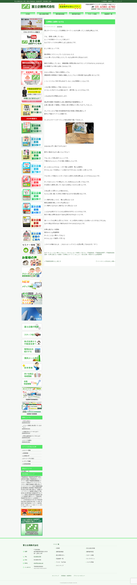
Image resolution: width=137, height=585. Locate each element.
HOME (58, 548)
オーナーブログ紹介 (28, 458)
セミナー (33, 496)
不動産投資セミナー (35, 479)
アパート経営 (25, 480)
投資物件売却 (29, 501)
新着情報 (59, 26)
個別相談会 (26, 487)
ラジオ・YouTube (61, 562)
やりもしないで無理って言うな (77, 252)
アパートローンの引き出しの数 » (105, 261)
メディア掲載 (27, 461)
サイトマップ (118, 1)
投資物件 (31, 484)
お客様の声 (26, 456)
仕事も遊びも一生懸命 (55, 254)
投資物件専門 (35, 493)
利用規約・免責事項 (107, 1)
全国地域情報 (27, 464)
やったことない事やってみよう (57, 252)
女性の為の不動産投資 (37, 499)
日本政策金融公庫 (27, 499)
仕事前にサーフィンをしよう (71, 254)
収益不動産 (23, 501)
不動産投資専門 (100, 252)
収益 (34, 501)
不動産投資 (91, 252)
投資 (23, 504)
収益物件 (26, 496)
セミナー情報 (27, 450)
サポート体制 (90, 555)
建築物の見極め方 (34, 491)
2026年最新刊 (31, 119)
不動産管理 (38, 496)
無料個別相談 (59, 551)
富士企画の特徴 (90, 548)
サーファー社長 (30, 486)
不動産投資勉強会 (34, 480)
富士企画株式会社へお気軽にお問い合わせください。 (100, 7)
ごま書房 (26, 504)
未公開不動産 (28, 493)
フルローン (34, 503)
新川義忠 (26, 479)
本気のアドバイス (32, 482)
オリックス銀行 (32, 504)
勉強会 (26, 494)
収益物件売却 (24, 498)
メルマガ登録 (90, 562)
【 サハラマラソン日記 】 (31, 32)
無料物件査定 (90, 551)
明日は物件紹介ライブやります (31, 436)
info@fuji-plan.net (38, 563)
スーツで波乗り (27, 440)
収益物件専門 (31, 494)
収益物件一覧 (59, 558)
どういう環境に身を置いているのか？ (32, 426)
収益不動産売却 (28, 503)
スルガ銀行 (38, 501)
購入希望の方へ (60, 555)
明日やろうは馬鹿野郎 (95, 254)
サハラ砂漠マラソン (25, 506)
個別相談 (31, 487)
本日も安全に (27, 421)
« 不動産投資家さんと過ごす (52, 261)
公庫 (31, 506)
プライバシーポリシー (79, 575)
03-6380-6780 (37, 556)
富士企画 (84, 254)
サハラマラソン (90, 558)
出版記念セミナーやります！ (31, 431)
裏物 (29, 496)
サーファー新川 (39, 504)
